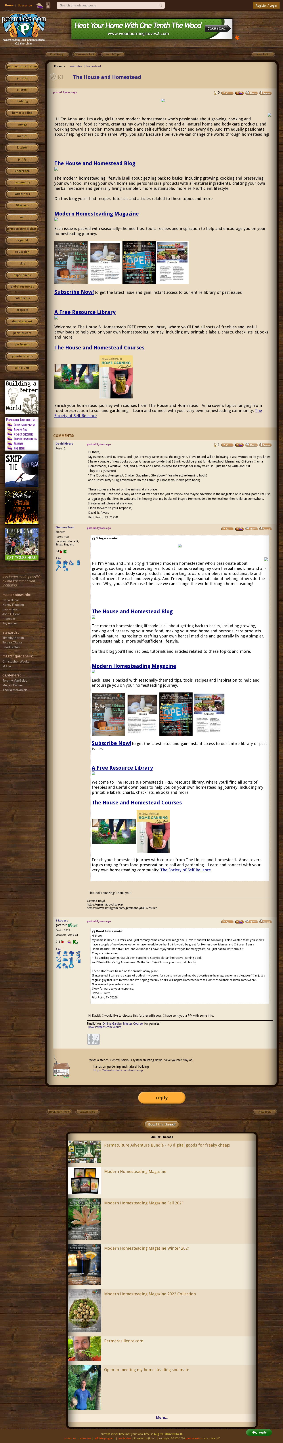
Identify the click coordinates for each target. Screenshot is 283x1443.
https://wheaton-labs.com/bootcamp (118, 1070)
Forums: (60, 66)
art (22, 217)
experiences (22, 275)
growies (22, 78)
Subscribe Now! (74, 292)
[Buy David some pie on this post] (239, 445)
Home (9, 5)
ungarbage (22, 171)
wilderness (22, 194)
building (22, 101)
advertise (85, 1438)
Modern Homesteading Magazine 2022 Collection (150, 1294)
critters (22, 89)
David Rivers (64, 443)
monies (22, 136)
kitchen (22, 147)
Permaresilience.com (123, 1341)
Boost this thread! (162, 1124)
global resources (22, 286)
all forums (22, 367)
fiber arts (22, 205)
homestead (93, 66)
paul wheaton (194, 1438)
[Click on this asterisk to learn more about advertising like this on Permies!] (237, 37)
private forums (22, 356)
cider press (22, 298)
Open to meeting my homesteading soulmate (146, 1369)
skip (22, 263)
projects (22, 310)
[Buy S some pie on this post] (239, 93)
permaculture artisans (22, 228)
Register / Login (266, 5)
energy (22, 124)
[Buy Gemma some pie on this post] (239, 529)
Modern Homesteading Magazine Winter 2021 (147, 1248)
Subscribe (25, 5)
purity (22, 159)
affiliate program (104, 1438)
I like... (59, 558)
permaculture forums (22, 66)
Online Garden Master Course (123, 1023)
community (22, 182)
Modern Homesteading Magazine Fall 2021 (144, 1203)
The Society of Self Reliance (185, 870)
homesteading (22, 112)
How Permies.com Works (104, 1027)
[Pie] (39, 5)
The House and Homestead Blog (94, 163)
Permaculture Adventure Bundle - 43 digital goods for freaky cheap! (167, 1145)
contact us (70, 1438)
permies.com (22, 333)
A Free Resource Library (85, 312)
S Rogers (62, 920)
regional (22, 240)
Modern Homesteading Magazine (96, 214)
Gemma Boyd (65, 527)
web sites (76, 66)
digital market (22, 321)
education (22, 251)
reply (162, 1097)
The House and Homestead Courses (99, 348)
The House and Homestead (107, 77)
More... (162, 1418)
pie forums (22, 344)
